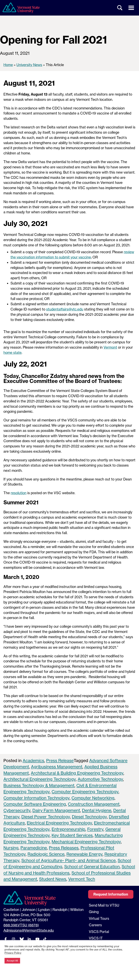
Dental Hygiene (96, 810)
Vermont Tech (81, 879)
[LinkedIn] (29, 939)
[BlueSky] (21, 939)
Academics (33, 760)
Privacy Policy (13, 952)
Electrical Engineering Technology (59, 822)
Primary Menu (131, 8)
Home (8, 65)
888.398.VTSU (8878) (21, 925)
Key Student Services (72, 835)
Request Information (110, 894)
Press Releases (64, 847)
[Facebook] (5, 939)
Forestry (95, 829)
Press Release (60, 760)
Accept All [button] (12, 960)
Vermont (110, 347)
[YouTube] (37, 939)
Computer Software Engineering (34, 804)
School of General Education (92, 866)
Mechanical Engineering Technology (86, 841)
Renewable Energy (84, 854)
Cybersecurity (16, 810)
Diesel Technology (89, 816)
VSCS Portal (99, 932)
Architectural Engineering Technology (39, 779)
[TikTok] (45, 939)
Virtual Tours (99, 918)
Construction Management (93, 804)
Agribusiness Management (56, 766)
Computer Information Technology (36, 798)
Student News (52, 879)
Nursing (10, 847)
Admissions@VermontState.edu (28, 930)
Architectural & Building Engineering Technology (77, 773)
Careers (95, 925)
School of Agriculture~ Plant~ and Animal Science (68, 860)
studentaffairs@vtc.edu (64, 309)
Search (120, 8)
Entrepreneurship (68, 829)
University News (29, 65)
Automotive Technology (100, 779)
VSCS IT (96, 938)
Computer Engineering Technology (85, 791)
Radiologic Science (46, 854)
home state (12, 352)
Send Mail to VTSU (104, 905)
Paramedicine (33, 847)
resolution (18, 493)
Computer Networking (92, 798)
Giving (94, 912)
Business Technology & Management (38, 785)
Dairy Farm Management (56, 810)
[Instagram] (13, 939)
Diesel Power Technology (45, 816)
